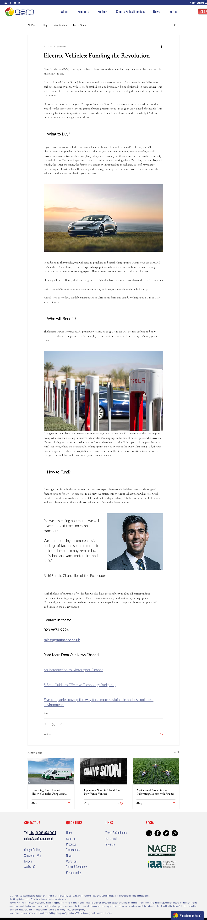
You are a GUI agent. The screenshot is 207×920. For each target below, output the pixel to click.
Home (69, 832)
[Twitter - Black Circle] (166, 833)
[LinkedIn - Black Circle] (149, 833)
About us (70, 838)
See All (176, 752)
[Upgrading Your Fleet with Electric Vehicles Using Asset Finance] (51, 771)
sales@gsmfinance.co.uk (38, 838)
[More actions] (161, 46)
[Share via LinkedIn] (61, 724)
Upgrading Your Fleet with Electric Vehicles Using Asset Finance (48, 791)
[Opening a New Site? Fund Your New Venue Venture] (103, 771)
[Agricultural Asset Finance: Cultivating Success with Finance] (156, 771)
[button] (197, 2)
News (69, 855)
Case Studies (60, 25)
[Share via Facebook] (45, 724)
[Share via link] (69, 724)
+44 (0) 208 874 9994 (42, 832)
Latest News (79, 25)
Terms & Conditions (76, 866)
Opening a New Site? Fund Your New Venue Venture (102, 791)
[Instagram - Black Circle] (175, 833)
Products (71, 844)
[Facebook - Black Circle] (157, 833)
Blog (45, 25)
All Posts (31, 25)
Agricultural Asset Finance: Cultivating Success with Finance (155, 791)
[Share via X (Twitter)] (53, 724)
